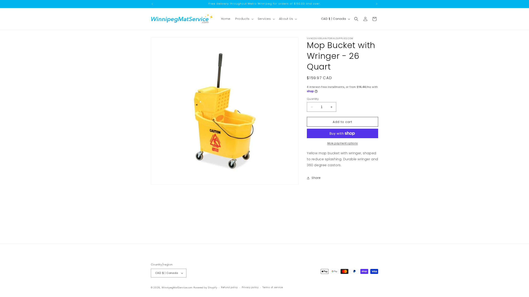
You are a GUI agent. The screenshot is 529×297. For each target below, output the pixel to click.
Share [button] (316, 178)
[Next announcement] (376, 4)
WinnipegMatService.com (177, 287)
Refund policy (229, 287)
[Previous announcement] (152, 4)
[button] (244, 18)
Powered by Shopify (205, 287)
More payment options (342, 143)
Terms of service (272, 287)
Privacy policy (250, 287)
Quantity (313, 99)
